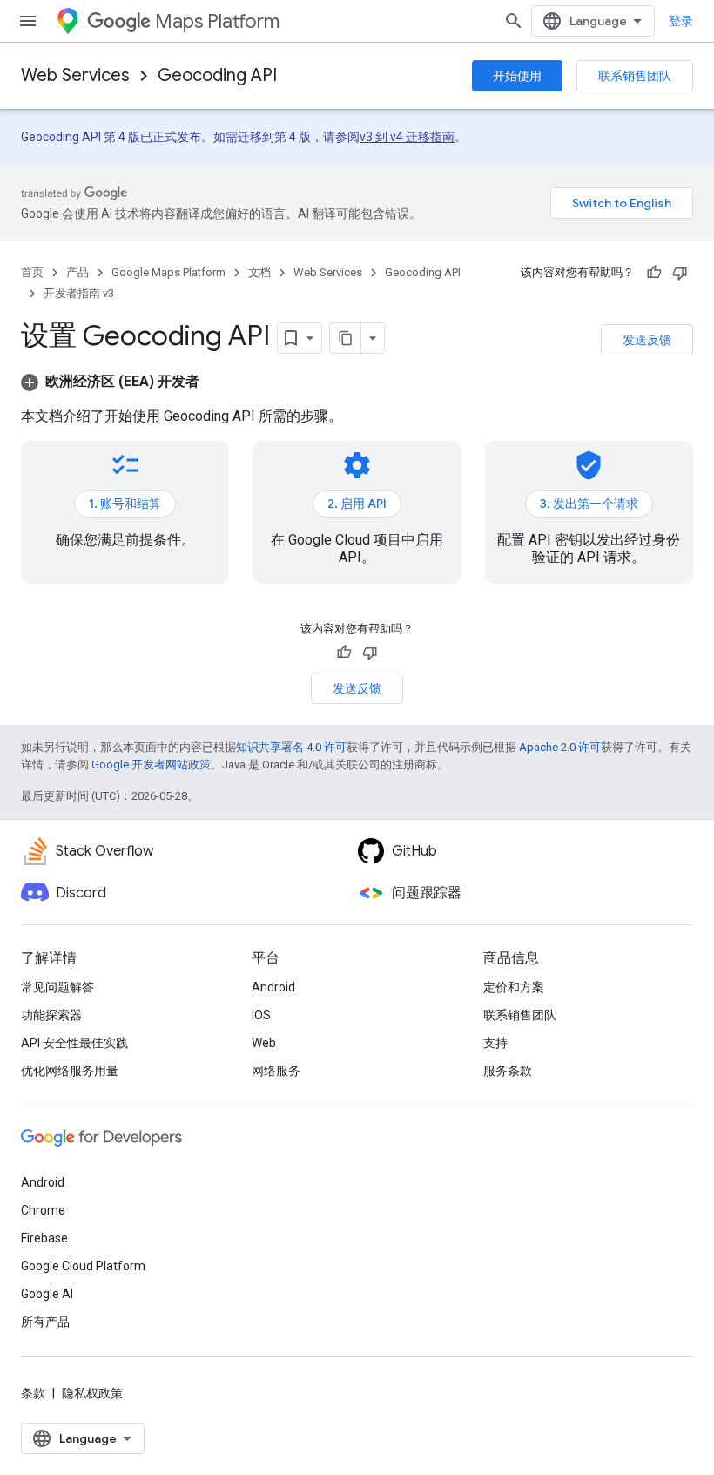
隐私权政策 (92, 1393)
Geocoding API (217, 75)
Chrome (43, 1210)
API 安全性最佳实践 (74, 1043)
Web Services (75, 75)
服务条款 (507, 1071)
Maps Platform (217, 21)
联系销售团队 (634, 76)
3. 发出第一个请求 (589, 503)
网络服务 (276, 1071)
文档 (259, 272)
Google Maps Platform (168, 272)
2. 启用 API (357, 503)
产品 (77, 272)
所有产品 (45, 1322)
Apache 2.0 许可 (560, 747)
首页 (32, 272)
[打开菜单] (27, 21)
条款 (33, 1393)
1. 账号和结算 (125, 503)
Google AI (47, 1294)
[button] (110, 381)
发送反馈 (647, 340)
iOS (261, 1015)
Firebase (44, 1238)
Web (264, 1043)
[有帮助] (654, 273)
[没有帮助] (680, 273)
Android (273, 987)
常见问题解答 (57, 987)
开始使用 (517, 76)
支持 (495, 1043)
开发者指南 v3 (79, 293)
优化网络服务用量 (69, 1071)
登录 (681, 21)
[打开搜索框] (513, 20)
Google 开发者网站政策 (151, 764)
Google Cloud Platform (83, 1266)
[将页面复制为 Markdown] (345, 338)
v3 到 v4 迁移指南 (407, 137)
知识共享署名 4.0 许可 (291, 747)
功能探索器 (51, 1015)
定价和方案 (513, 987)
